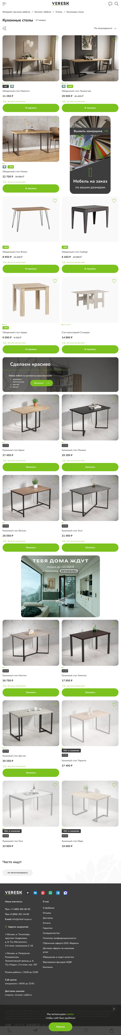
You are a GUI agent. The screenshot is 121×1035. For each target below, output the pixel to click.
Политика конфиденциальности (59, 938)
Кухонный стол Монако (74, 450)
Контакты (48, 967)
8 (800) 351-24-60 (19, 914)
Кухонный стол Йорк (72, 841)
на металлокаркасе (18, 872)
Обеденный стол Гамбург (75, 251)
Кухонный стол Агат (72, 530)
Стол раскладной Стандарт (76, 332)
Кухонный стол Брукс (14, 450)
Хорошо (60, 1026)
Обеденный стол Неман (15, 171)
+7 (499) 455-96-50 (20, 909)
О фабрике (48, 907)
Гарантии (47, 928)
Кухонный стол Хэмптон (74, 675)
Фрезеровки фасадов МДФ (57, 962)
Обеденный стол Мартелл (16, 91)
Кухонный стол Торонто (74, 760)
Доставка (48, 917)
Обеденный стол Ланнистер (76, 91)
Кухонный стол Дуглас (14, 755)
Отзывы (47, 912)
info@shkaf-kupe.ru (22, 919)
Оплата (47, 923)
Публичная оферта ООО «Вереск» (61, 943)
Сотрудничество (51, 933)
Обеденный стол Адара (15, 332)
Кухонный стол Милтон (14, 675)
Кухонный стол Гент (13, 841)
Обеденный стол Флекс (15, 251)
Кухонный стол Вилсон (14, 530)
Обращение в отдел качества (58, 957)
